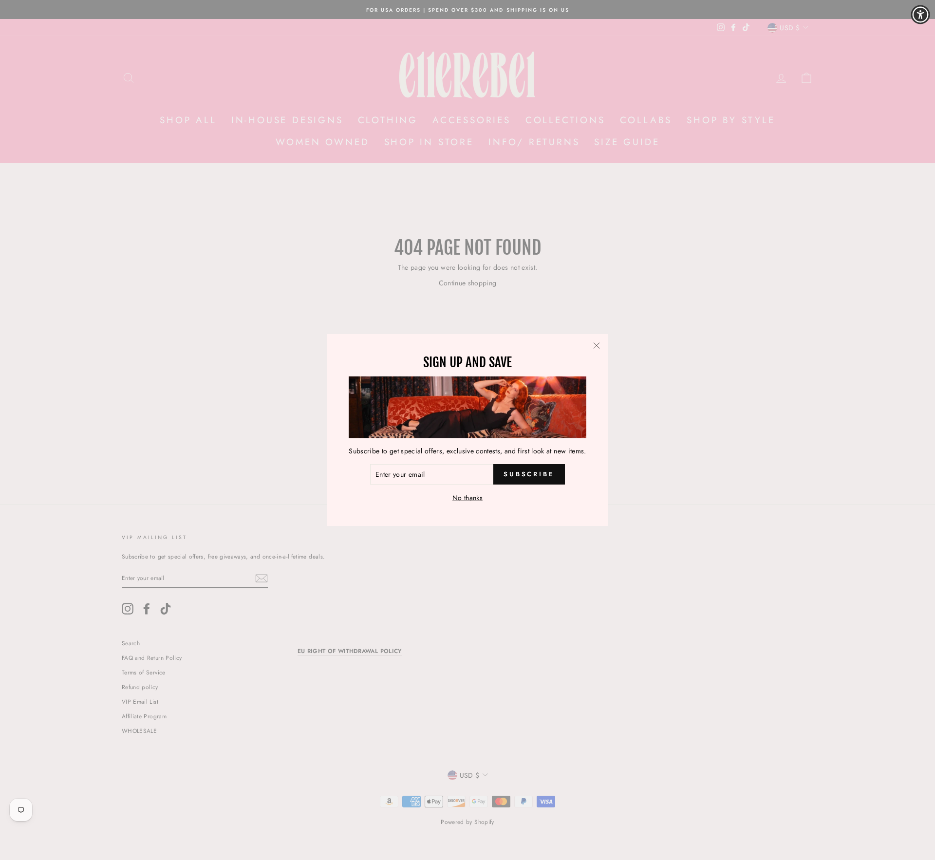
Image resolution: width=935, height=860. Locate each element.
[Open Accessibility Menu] (920, 14)
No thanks (467, 498)
